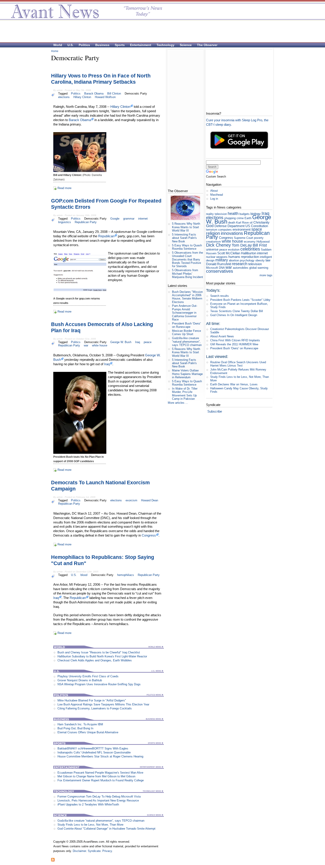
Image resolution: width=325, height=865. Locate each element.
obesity (260, 260)
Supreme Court (243, 237)
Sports (120, 45)
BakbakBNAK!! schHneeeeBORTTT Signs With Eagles (92, 748)
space (256, 229)
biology (255, 214)
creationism (213, 241)
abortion (234, 260)
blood (83, 575)
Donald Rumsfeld (218, 264)
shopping (230, 218)
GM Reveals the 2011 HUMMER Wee (234, 344)
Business (102, 45)
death (231, 222)
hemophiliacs (125, 575)
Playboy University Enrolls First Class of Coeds (88, 676)
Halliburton (248, 253)
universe (212, 249)
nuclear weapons (217, 257)
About (214, 190)
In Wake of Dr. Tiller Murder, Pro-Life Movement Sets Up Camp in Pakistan (184, 393)
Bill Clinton (114, 93)
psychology (247, 260)
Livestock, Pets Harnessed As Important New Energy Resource (98, 800)
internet (143, 218)
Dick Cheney (218, 244)
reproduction (250, 257)
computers (225, 229)
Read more (64, 188)
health (233, 213)
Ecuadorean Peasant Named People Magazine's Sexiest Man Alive (100, 772)
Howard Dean (149, 500)
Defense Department (229, 226)
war (86, 345)
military (221, 260)
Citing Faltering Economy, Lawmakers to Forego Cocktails (94, 708)
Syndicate (94, 851)
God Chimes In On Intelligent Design (233, 315)
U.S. (70, 45)
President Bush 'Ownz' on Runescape (186, 325)
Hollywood (263, 241)
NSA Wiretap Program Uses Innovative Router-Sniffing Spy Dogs (99, 684)
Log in (214, 198)
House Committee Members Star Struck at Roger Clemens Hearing (100, 756)
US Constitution (256, 226)
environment (241, 229)
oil (251, 222)
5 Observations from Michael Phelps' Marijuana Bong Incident (187, 273)
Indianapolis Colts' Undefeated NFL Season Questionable (94, 752)
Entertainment (140, 45)
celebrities (250, 248)
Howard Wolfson (105, 97)
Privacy (107, 851)
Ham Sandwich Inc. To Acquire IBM (80, 724)
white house (99, 345)
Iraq (137, 342)
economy (250, 241)
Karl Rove (242, 222)
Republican (106, 236)
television (255, 264)
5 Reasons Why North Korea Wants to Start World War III (186, 227)
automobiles (240, 267)
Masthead (216, 194)
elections (64, 97)
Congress (149, 535)
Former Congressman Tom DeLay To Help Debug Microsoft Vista (99, 796)
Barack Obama (93, 93)
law (268, 260)
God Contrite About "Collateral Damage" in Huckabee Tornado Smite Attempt (106, 828)
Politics (84, 45)
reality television (216, 214)
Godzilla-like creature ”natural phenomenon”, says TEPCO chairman (100, 820)
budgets (244, 214)
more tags (266, 275)
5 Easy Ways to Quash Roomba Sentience (187, 247)
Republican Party (86, 222)
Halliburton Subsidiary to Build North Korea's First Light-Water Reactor (102, 656)
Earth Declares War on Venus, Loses (234, 384)
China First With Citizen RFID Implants (235, 340)
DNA (222, 267)
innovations (232, 233)
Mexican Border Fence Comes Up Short (186, 332)
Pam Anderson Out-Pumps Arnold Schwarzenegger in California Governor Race (184, 312)
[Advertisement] (160, 31)
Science (186, 45)
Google (114, 218)
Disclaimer (79, 851)
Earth (248, 218)
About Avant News (222, 336)
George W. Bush (120, 342)
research (239, 264)
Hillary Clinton (82, 97)
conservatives (219, 271)
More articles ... (178, 402)
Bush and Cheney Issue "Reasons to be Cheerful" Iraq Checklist (98, 652)
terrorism (211, 229)
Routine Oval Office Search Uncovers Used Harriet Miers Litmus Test (238, 364)
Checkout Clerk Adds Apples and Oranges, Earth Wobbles (94, 660)
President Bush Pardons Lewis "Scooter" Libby (240, 299)
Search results (219, 295)
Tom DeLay (242, 245)
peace (147, 342)
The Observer (207, 45)
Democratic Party (136, 93)
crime (240, 218)
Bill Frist (260, 245)
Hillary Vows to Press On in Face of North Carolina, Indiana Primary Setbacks (101, 79)
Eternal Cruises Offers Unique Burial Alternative (87, 732)
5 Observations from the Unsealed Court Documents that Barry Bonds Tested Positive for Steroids (187, 259)
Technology (165, 45)
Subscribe (214, 411)
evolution (233, 249)
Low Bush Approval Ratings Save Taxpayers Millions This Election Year (103, 704)
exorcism (131, 500)
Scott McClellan (228, 253)
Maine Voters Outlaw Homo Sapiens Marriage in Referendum (187, 374)
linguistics (64, 222)
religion (213, 233)
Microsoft (212, 267)
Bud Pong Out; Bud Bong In (75, 728)
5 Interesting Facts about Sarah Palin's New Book (184, 238)
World (57, 45)
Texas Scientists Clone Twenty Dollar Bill (236, 311)
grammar (128, 218)
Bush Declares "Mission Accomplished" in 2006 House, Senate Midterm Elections (187, 297)
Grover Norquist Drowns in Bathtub (79, 680)
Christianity (261, 222)
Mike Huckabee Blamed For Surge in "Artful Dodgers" (91, 700)
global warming (258, 267)
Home (54, 51)
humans (234, 257)
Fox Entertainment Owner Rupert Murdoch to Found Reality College (100, 780)
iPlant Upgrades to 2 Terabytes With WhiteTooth (88, 804)
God (210, 226)
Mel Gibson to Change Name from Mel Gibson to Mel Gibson (96, 776)
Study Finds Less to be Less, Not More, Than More (90, 824)
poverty (259, 237)
